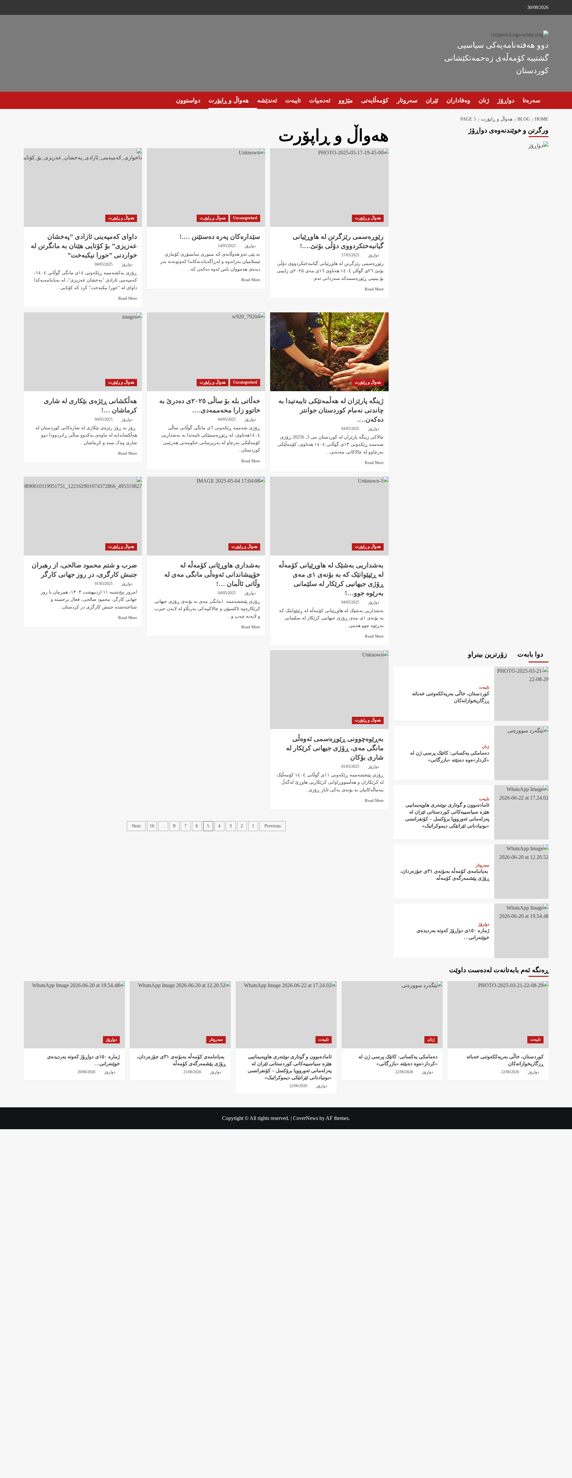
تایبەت (293, 100)
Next (136, 825)
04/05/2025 (104, 264)
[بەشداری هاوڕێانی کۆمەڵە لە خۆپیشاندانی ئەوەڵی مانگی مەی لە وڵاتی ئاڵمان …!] (206, 516)
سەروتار (407, 100)
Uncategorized (245, 218)
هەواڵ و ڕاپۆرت (229, 100)
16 (152, 825)
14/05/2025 (227, 245)
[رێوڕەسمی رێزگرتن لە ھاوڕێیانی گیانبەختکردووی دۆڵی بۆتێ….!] (329, 187)
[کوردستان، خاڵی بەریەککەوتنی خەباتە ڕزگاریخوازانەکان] (521, 674)
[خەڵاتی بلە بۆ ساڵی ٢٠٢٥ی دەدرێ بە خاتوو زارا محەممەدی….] (206, 351)
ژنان (484, 100)
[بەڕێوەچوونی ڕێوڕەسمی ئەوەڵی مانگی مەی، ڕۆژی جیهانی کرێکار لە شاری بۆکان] (329, 689)
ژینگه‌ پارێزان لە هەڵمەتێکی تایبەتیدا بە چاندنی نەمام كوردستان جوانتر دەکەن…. (331, 410)
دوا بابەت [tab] (531, 654)
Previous (272, 825)
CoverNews (305, 1118)
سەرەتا (531, 100)
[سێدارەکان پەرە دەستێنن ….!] (206, 187)
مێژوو (346, 100)
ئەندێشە (267, 100)
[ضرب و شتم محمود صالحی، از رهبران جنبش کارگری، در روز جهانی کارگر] (83, 516)
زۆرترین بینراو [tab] (488, 654)
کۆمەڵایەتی (375, 100)
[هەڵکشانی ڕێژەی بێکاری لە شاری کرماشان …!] (83, 351)
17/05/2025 (350, 255)
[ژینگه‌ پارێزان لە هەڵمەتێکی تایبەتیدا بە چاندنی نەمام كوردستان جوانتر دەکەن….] (329, 351)
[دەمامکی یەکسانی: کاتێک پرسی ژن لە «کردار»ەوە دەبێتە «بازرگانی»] (527, 730)
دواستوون (188, 100)
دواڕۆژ (506, 100)
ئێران (432, 100)
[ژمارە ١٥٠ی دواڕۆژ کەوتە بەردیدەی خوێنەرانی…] (521, 911)
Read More (374, 289)
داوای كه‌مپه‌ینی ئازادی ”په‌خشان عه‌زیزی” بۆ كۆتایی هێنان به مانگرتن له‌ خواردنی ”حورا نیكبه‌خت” (84, 246)
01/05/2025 (350, 766)
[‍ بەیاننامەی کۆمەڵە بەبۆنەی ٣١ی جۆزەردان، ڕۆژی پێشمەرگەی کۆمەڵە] (521, 852)
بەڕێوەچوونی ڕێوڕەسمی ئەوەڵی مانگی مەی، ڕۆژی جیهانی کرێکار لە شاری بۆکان (335, 748)
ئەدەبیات (319, 100)
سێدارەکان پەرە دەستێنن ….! (219, 236)
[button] (28, 100)
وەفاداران (458, 100)
